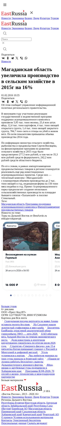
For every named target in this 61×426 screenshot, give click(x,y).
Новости (6, 18)
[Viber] (21, 58)
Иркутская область (35, 402)
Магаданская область (13, 204)
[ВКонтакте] (3, 58)
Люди (36, 18)
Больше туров (9, 306)
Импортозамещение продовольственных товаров (30, 208)
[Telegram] (12, 58)
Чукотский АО (51, 414)
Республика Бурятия (12, 402)
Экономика (18, 18)
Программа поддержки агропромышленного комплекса (26, 205)
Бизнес (28, 18)
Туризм (55, 18)
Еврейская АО (20, 408)
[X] (17, 58)
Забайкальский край (21, 405)
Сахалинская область (34, 411)
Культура (45, 18)
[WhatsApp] (26, 58)
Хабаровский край (11, 414)
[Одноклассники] (8, 58)
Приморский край (11, 411)
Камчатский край (32, 414)
